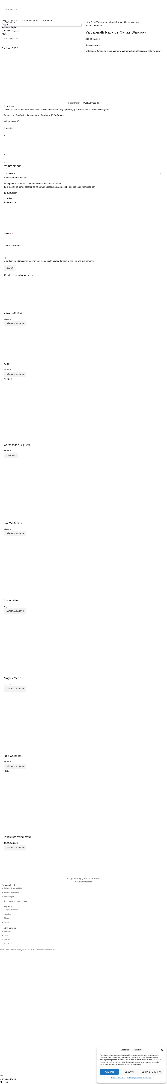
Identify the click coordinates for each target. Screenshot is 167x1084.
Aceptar (109, 1072)
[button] (161, 1050)
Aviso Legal (147, 1078)
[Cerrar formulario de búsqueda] (3, 3)
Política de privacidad (134, 1078)
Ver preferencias (152, 1072)
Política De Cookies (118, 1078)
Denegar (130, 1072)
